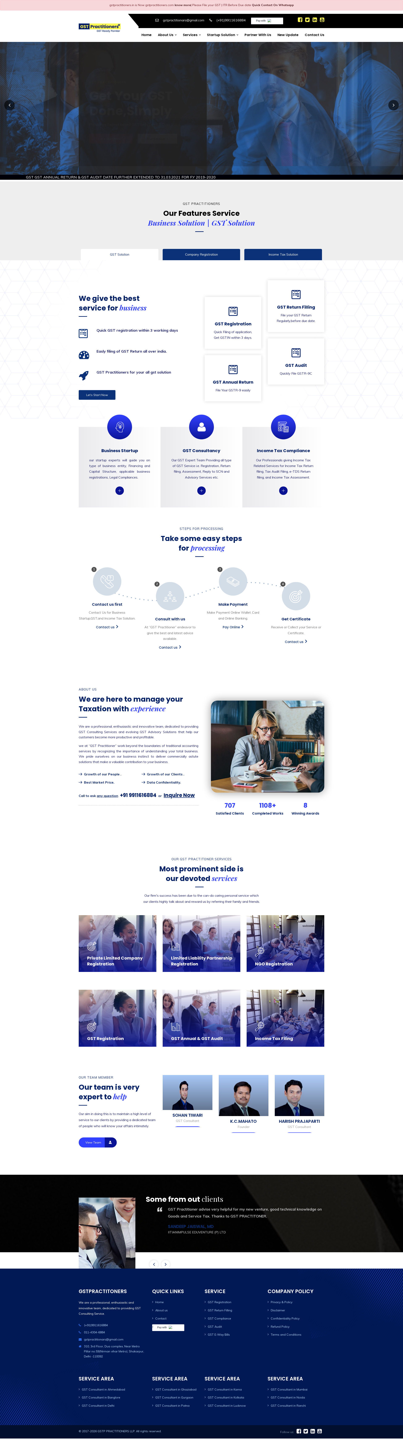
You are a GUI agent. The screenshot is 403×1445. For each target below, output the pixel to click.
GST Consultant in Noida (288, 1389)
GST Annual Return (233, 376)
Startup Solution (221, 34)
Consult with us (170, 610)
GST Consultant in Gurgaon (174, 1389)
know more (183, 5)
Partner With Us (258, 34)
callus (119, 482)
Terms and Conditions (286, 1326)
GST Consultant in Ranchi (288, 1397)
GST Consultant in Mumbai (289, 1381)
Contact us (314, 34)
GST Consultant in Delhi (98, 1397)
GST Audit (296, 359)
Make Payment (233, 596)
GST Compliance (219, 1310)
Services (190, 34)
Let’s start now (110, 140)
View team (93, 1134)
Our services (156, 140)
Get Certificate (295, 610)
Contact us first (107, 596)
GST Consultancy (201, 442)
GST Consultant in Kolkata (226, 1389)
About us (161, 1302)
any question (107, 787)
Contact (160, 1310)
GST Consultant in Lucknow (227, 1397)
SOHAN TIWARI (244, 1107)
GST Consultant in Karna (225, 1381)
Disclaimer (278, 1302)
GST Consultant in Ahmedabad (103, 1381)
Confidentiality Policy (285, 1310)
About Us (165, 34)
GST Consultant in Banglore (101, 1389)
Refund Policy (280, 1318)
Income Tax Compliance (283, 442)
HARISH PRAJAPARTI (187, 1113)
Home (146, 34)
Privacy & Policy (281, 1294)
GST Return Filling (296, 306)
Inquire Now (179, 786)
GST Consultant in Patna (172, 1397)
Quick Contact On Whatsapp (273, 5)
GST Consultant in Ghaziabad (175, 1381)
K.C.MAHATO (299, 1113)
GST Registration (233, 323)
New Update (287, 34)
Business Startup (119, 442)
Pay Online (232, 619)
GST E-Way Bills (219, 1326)
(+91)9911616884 (231, 20)
